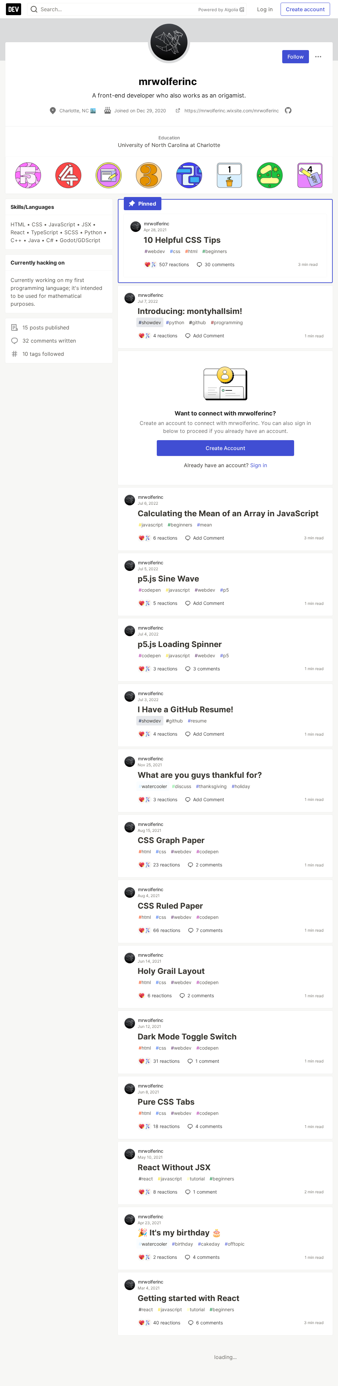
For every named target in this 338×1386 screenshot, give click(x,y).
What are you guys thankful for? (200, 775)
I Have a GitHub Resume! (185, 709)
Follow (295, 56)
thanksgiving (211, 786)
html (191, 251)
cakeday (209, 1244)
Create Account (225, 448)
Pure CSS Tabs (166, 1102)
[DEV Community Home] (13, 9)
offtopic (235, 1244)
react (146, 1178)
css (175, 251)
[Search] (34, 9)
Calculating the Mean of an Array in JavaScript (228, 513)
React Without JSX (174, 1167)
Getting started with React (188, 1298)
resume (197, 720)
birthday (182, 1244)
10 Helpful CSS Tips (182, 240)
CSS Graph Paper (171, 840)
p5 (224, 590)
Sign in (258, 465)
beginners (214, 251)
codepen (150, 590)
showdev (150, 322)
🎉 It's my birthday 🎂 (179, 1232)
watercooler (153, 786)
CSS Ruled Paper (170, 906)
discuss (181, 786)
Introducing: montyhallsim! (190, 311)
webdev (155, 251)
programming (227, 322)
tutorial (196, 1178)
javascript (151, 524)
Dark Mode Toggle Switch (187, 1036)
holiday (241, 786)
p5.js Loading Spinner (180, 644)
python (175, 322)
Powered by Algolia (218, 9)
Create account (305, 9)
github (197, 322)
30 (219, 264)
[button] (28, 175)
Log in (265, 9)
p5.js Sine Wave (168, 578)
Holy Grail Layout (171, 971)
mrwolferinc (156, 223)
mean (204, 524)
